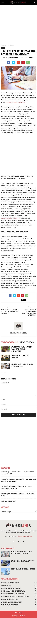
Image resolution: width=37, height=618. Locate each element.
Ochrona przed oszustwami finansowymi (15, 596)
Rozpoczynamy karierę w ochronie (23, 569)
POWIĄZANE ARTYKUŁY (9, 342)
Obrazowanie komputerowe (10, 583)
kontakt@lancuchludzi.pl (25, 536)
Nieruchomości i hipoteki (9, 599)
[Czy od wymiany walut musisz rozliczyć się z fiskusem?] (5, 554)
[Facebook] (13, 541)
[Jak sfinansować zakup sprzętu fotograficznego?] (5, 366)
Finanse (3, 48)
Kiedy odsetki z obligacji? (8, 501)
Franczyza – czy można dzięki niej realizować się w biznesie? (9, 311)
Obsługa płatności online (9, 605)
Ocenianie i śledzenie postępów (11, 602)
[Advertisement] (18, 24)
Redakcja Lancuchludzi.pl (11, 57)
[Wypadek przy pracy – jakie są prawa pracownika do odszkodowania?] (5, 349)
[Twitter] (23, 541)
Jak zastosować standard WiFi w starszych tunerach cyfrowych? (29, 312)
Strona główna (4, 45)
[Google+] (18, 541)
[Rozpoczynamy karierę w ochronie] (5, 571)
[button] (34, 2)
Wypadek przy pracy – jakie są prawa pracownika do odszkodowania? (21, 349)
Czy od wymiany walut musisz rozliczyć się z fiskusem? (21, 552)
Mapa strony (18, 612)
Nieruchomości (6, 585)
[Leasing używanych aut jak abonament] (5, 358)
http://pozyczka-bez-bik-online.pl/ (15, 102)
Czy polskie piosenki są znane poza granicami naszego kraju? (23, 561)
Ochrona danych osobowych (10, 588)
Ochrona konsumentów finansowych (13, 594)
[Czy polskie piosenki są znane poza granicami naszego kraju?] (5, 563)
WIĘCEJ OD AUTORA (27, 342)
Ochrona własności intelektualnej (13, 591)
